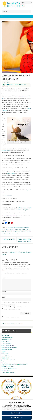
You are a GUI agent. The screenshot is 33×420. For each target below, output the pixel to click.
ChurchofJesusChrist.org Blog (9, 347)
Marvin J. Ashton (23, 229)
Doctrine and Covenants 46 (25, 207)
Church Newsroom (6, 343)
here (3, 271)
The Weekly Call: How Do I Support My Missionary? (24, 240)
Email (4, 297)
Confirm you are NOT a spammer (11, 317)
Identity (18, 229)
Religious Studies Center (8, 366)
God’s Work (14, 229)
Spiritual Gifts (14, 231)
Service (10, 231)
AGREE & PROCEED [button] (16, 418)
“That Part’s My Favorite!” (8, 239)
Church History (5, 341)
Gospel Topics (5, 358)
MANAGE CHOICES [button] (16, 413)
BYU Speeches (9, 195)
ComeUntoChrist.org (7, 349)
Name (4, 291)
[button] (29, 401)
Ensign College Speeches (8, 372)
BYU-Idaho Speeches (7, 339)
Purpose (6, 231)
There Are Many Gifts (23, 210)
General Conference (7, 356)
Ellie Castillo (9, 229)
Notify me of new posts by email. (12, 309)
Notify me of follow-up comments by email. (15, 307)
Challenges (16, 227)
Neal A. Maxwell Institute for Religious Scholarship (14, 364)
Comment (5, 278)
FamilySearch (5, 353)
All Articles (6, 84)
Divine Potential (13, 84)
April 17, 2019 (6, 82)
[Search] (29, 12)
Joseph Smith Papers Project (9, 360)
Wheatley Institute (6, 370)
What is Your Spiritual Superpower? (10, 233)
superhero (19, 231)
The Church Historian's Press (9, 368)
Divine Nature (20, 227)
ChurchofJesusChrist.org (8, 345)
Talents (23, 231)
